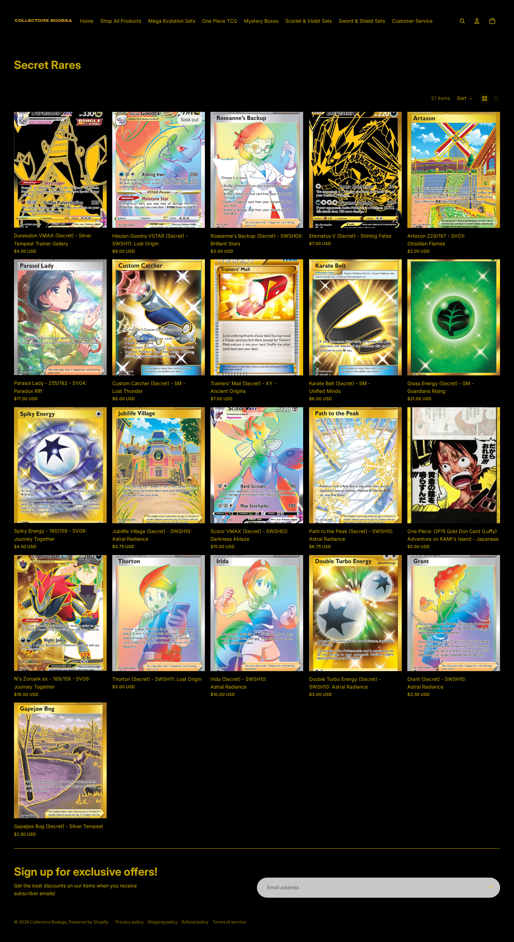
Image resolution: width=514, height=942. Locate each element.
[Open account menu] (477, 21)
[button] (465, 98)
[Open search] (462, 21)
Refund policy (194, 922)
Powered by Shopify (88, 922)
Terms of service (229, 922)
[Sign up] (490, 887)
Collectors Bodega (48, 922)
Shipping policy (163, 922)
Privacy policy (129, 922)
